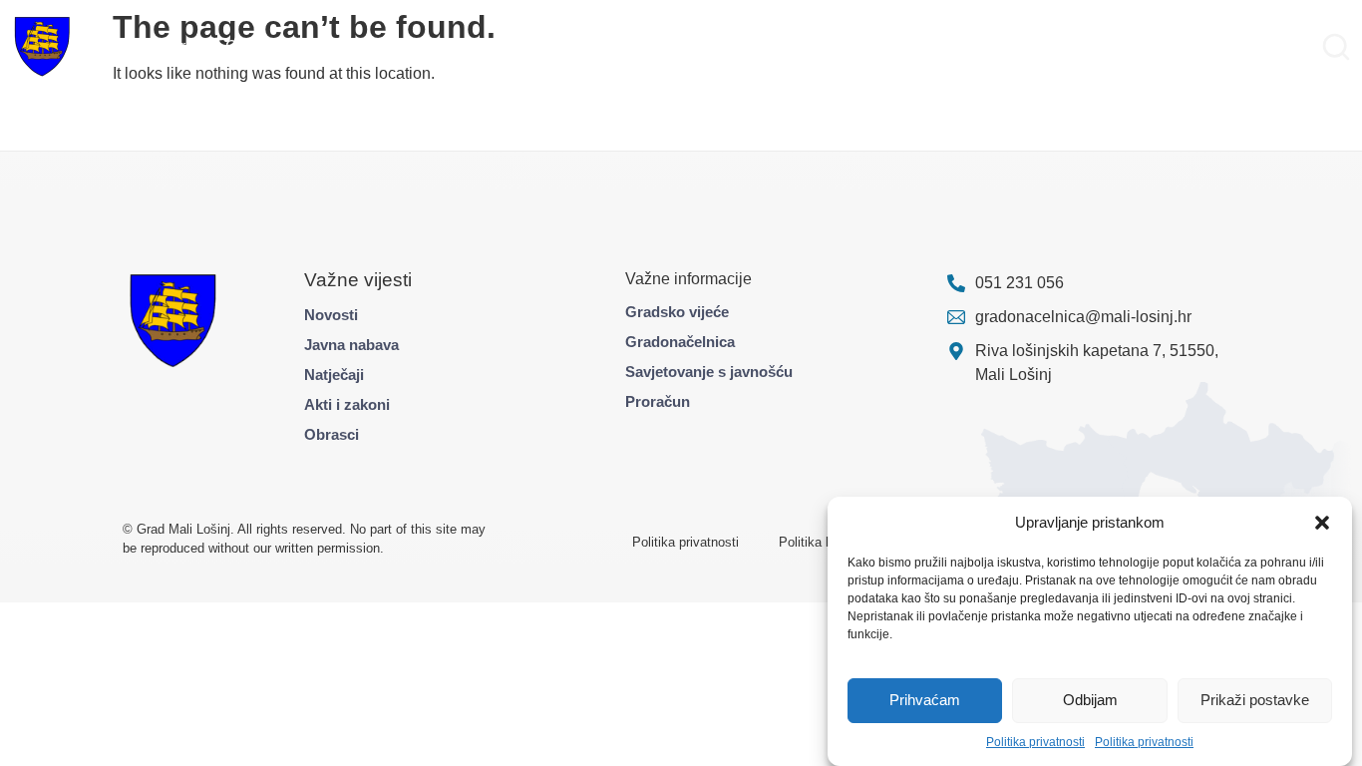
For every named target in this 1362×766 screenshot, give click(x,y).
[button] (1322, 523)
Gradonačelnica (680, 341)
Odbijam (1090, 700)
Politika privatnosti (1035, 742)
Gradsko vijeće (677, 311)
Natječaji (334, 374)
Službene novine (853, 46)
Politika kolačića (826, 542)
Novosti (331, 314)
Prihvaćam (924, 700)
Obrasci (331, 434)
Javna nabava (351, 344)
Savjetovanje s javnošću (709, 371)
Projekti (323, 46)
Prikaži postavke (1254, 700)
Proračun (657, 401)
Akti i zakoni (347, 404)
